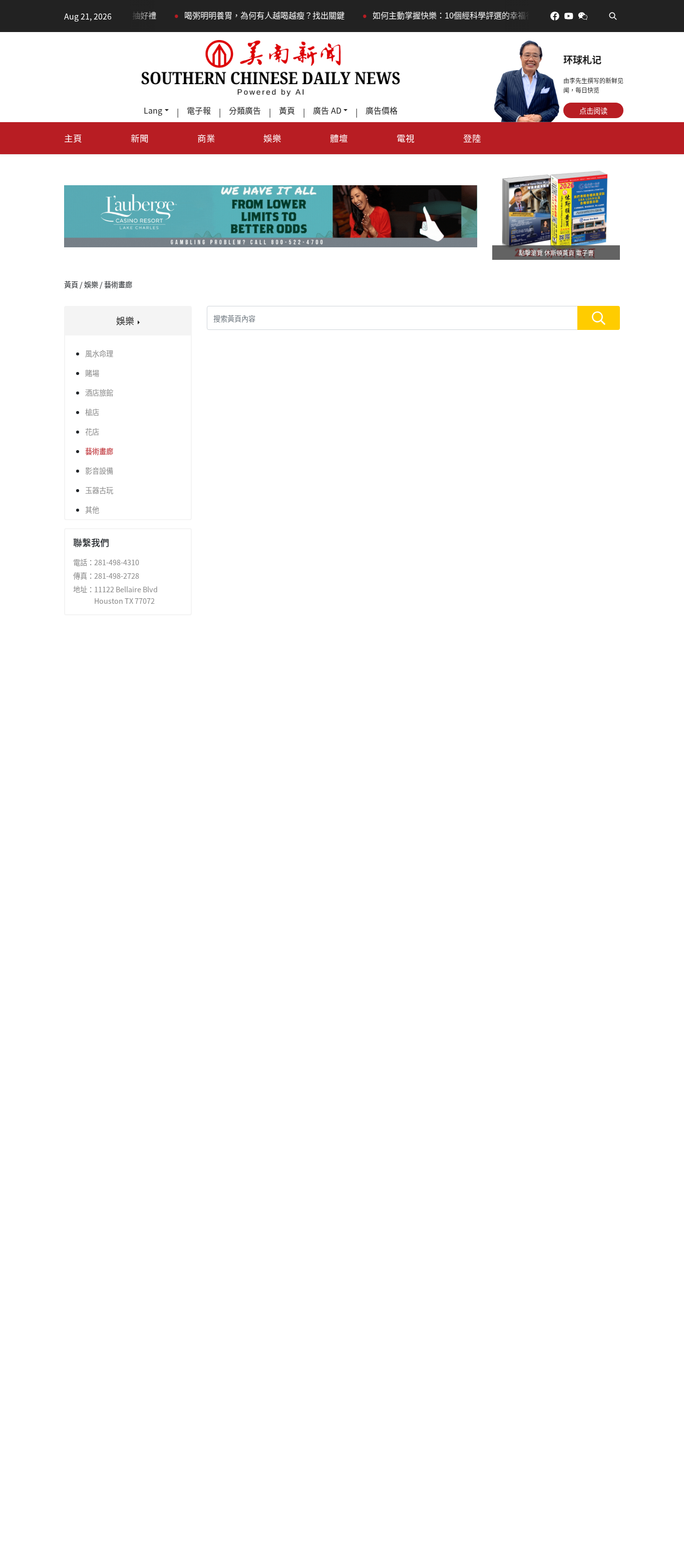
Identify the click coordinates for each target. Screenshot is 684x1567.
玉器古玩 (99, 490)
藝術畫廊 (99, 451)
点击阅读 (593, 110)
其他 (92, 509)
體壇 (339, 138)
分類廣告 (245, 110)
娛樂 (272, 138)
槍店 (92, 412)
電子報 (199, 110)
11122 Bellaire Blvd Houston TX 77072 (126, 595)
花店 (92, 431)
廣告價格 (382, 110)
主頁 (73, 138)
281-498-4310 (116, 562)
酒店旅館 (99, 392)
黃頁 (287, 110)
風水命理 (99, 353)
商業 (206, 138)
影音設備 (99, 470)
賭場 (92, 372)
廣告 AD (327, 110)
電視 (406, 138)
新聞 (140, 138)
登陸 (472, 138)
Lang (153, 110)
